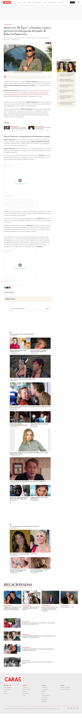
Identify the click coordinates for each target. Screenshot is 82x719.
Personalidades (52, 2)
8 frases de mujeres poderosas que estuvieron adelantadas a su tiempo (38, 662)
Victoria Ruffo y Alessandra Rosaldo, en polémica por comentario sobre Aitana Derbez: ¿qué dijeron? (67, 74)
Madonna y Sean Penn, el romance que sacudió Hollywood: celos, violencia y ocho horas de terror (67, 103)
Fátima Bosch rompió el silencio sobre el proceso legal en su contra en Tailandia (67, 91)
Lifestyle (19, 2)
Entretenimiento (37, 2)
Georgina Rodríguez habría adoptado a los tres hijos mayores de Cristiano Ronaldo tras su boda (67, 80)
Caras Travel (61, 2)
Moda (24, 2)
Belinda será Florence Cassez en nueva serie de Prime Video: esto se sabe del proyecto (66, 85)
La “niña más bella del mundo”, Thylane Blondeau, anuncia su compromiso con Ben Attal (38, 649)
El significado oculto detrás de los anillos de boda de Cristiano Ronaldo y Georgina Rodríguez (12, 608)
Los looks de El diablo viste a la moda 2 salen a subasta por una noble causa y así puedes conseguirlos (66, 97)
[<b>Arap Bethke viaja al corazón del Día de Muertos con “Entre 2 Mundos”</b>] (31, 597)
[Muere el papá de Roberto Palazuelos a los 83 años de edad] (31, 127)
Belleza (29, 2)
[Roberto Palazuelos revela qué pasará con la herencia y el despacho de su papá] (7, 127)
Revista (72, 2)
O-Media (44, 685)
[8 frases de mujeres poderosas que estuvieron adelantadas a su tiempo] (12, 662)
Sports (44, 2)
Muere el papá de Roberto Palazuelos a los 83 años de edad (43, 128)
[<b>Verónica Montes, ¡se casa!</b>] (69, 597)
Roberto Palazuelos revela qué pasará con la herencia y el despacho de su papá (18, 128)
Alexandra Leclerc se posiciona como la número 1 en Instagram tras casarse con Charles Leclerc (38, 623)
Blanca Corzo (10, 299)
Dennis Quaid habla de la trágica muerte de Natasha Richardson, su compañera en (39, 636)
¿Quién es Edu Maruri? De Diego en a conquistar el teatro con (50, 609)
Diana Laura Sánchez (20, 130)
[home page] (7, 2)
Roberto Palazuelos (9, 292)
